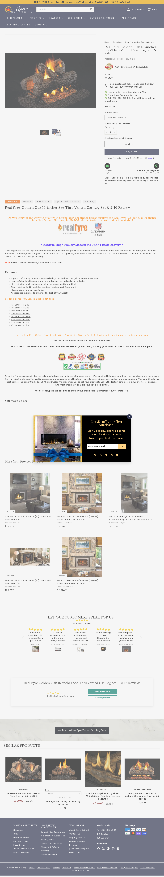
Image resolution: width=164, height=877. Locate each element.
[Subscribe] (122, 446)
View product (23, 772)
